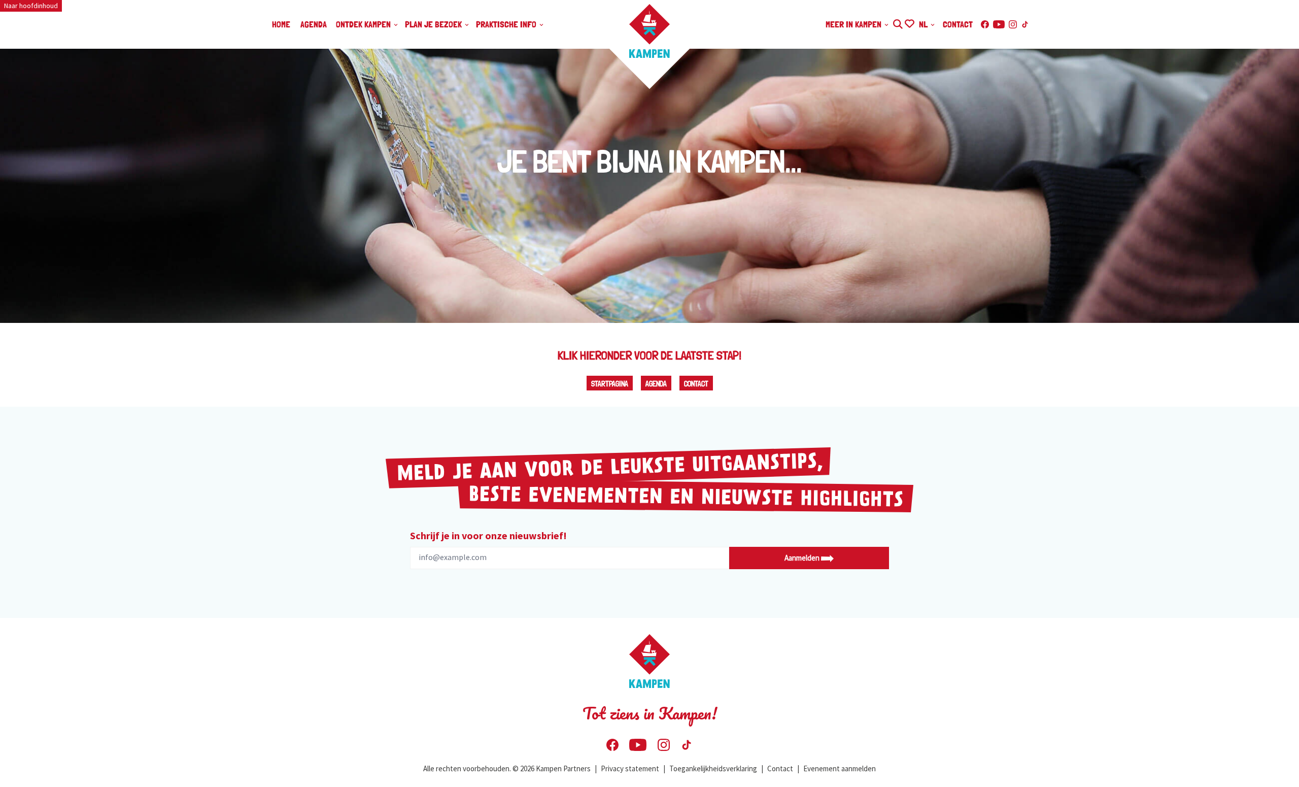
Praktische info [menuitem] (507, 24)
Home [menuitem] (281, 24)
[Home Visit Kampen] (649, 31)
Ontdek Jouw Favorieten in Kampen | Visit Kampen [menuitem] (909, 22)
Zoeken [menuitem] (897, 22)
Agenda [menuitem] (313, 24)
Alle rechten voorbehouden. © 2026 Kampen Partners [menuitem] (507, 768)
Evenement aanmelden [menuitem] (839, 768)
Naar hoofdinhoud (31, 5)
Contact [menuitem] (958, 24)
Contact (696, 383)
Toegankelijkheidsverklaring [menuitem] (713, 768)
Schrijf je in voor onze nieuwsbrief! (488, 535)
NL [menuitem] (924, 24)
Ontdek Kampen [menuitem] (364, 24)
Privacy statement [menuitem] (630, 768)
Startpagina (609, 383)
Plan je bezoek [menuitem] (434, 24)
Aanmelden (802, 558)
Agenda (656, 383)
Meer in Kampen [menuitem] (854, 24)
